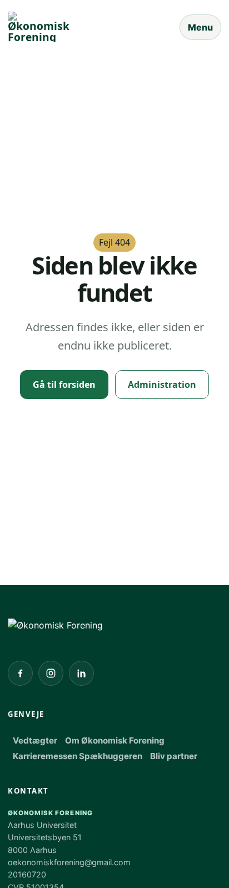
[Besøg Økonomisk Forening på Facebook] (20, 673)
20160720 (27, 874)
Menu (200, 27)
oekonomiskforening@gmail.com (69, 862)
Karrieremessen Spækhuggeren (77, 756)
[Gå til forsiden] (55, 625)
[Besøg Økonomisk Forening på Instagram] (50, 673)
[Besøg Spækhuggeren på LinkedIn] (81, 673)
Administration (162, 384)
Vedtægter (35, 740)
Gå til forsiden (64, 384)
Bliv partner (173, 756)
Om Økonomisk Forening (115, 740)
